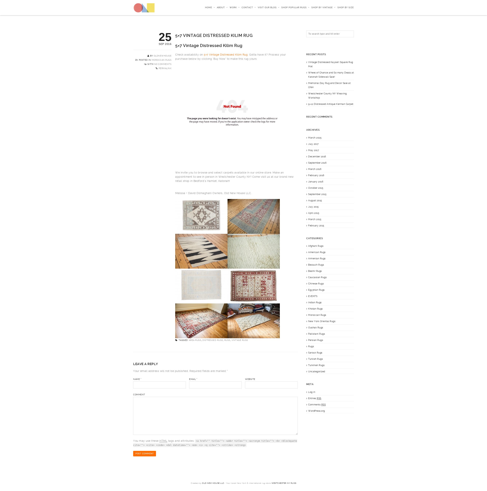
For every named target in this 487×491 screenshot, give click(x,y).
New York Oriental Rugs (321, 321)
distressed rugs (212, 340)
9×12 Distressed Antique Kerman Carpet (330, 104)
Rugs (227, 340)
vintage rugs (240, 340)
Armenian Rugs (317, 258)
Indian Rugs (315, 302)
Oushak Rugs (315, 327)
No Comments (163, 64)
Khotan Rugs (315, 308)
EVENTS (312, 296)
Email (193, 379)
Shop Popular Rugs (294, 7)
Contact (247, 7)
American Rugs (317, 252)
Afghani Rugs (315, 246)
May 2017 (313, 150)
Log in (311, 392)
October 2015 (315, 188)
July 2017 (313, 144)
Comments (317, 404)
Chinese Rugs (316, 283)
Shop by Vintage (322, 7)
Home (208, 7)
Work (233, 7)
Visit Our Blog (267, 7)
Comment (139, 394)
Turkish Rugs (315, 359)
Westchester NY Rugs (283, 483)
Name (137, 379)
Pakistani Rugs (316, 334)
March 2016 (314, 169)
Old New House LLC (213, 483)
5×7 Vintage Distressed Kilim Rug (226, 54)
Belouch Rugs (316, 264)
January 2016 (315, 181)
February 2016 (316, 175)
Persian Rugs (315, 340)
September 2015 (317, 194)
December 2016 (317, 156)
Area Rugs (195, 340)
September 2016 (317, 163)
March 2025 (314, 137)
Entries (314, 398)
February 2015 (316, 225)
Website (250, 379)
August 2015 (315, 200)
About (221, 7)
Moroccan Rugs (162, 60)
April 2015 (313, 213)
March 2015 (314, 219)
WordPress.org (316, 411)
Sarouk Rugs (315, 352)
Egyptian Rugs (316, 290)
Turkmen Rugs (316, 365)
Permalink (165, 68)
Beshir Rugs (315, 271)
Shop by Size (345, 7)
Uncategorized (316, 371)
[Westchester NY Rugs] (144, 7)
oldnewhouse (163, 56)
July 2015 (313, 206)
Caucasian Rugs (317, 277)
